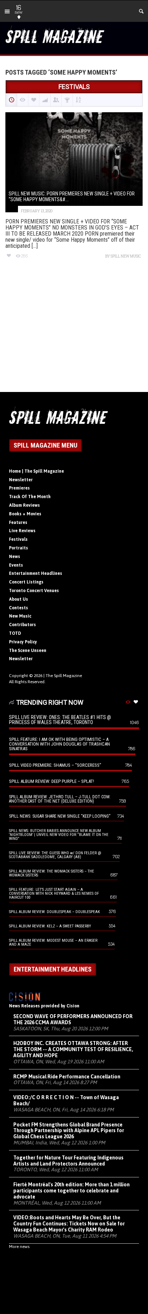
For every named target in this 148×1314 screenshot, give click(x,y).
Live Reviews (22, 530)
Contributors (22, 624)
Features (18, 522)
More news (19, 1246)
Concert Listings (26, 582)
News (14, 556)
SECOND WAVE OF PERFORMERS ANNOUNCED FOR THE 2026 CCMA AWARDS (73, 1019)
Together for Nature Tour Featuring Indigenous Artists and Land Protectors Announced (68, 1161)
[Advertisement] (74, 332)
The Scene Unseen (27, 650)
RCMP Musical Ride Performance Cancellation (66, 1076)
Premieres (19, 488)
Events (16, 565)
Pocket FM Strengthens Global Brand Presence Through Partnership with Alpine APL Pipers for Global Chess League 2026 (68, 1131)
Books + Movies (25, 513)
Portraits (18, 547)
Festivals (18, 539)
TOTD (15, 633)
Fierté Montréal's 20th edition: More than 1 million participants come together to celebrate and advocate (71, 1191)
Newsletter (21, 479)
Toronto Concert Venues (34, 590)
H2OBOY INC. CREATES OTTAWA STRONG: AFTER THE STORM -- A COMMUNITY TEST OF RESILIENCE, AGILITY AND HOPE (73, 1049)
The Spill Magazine (64, 675)
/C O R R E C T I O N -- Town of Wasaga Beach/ (66, 1100)
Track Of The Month (30, 496)
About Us (18, 599)
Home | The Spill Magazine (36, 471)
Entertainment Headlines (35, 573)
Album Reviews (24, 505)
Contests (18, 607)
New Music (20, 616)
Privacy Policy (23, 641)
